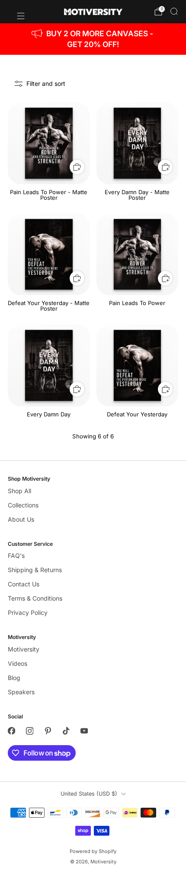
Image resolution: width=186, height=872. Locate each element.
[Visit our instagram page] (29, 731)
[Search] (174, 11)
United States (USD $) (89, 793)
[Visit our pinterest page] (47, 731)
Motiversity (23, 649)
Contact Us (23, 584)
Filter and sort (45, 83)
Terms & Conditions (35, 598)
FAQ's (16, 555)
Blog (14, 677)
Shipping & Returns (35, 569)
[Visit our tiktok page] (66, 731)
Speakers (21, 692)
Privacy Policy (28, 612)
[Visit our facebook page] (11, 731)
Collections (23, 505)
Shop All (19, 490)
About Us (21, 519)
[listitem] (93, 39)
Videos (17, 663)
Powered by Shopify (93, 851)
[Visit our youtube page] (84, 731)
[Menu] (16, 11)
